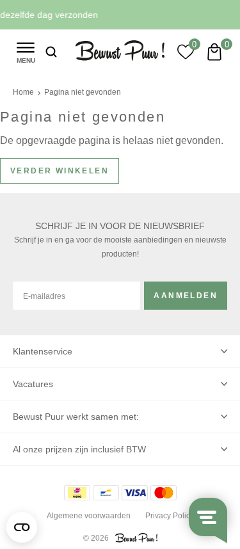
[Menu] (25, 51)
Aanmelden (186, 295)
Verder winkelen (59, 170)
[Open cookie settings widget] (21, 527)
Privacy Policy (169, 515)
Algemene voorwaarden (89, 515)
